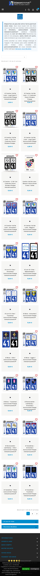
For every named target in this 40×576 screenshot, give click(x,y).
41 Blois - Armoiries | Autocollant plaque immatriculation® (30, 315)
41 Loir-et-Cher (8, 521)
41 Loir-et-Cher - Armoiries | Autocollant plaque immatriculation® (10, 272)
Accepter (26, 569)
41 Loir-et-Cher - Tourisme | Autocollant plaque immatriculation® (10, 316)
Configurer (35, 569)
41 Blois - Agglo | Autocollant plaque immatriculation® (29, 359)
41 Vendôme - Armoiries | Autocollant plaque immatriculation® (29, 449)
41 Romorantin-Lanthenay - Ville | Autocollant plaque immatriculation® (10, 449)
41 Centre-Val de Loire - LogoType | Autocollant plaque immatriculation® (29, 140)
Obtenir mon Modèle (23, 49)
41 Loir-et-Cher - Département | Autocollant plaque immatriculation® (29, 272)
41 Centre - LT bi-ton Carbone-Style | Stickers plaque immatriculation (10, 184)
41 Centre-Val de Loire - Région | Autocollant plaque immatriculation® (29, 228)
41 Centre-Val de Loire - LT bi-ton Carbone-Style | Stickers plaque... (10, 140)
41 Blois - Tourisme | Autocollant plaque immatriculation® (10, 403)
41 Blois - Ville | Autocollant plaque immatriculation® (10, 359)
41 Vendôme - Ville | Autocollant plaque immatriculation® (10, 492)
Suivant (37, 514)
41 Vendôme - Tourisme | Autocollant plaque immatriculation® (29, 493)
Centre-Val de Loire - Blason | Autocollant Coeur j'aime (30, 183)
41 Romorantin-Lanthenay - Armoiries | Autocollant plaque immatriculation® (29, 405)
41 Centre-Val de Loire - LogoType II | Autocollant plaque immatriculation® (10, 96)
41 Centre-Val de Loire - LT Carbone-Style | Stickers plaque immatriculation (29, 96)
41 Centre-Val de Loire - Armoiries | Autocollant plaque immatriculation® (10, 228)
